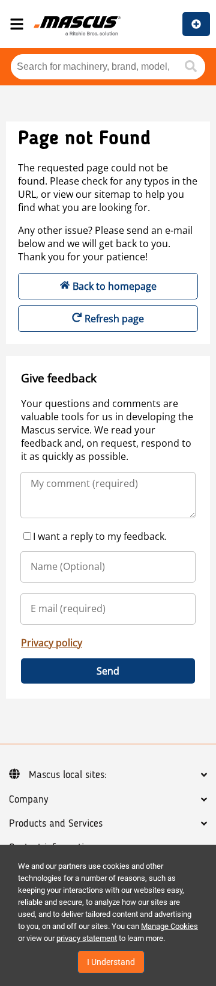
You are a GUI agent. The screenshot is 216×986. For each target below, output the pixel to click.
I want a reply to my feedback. (100, 536)
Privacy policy (51, 642)
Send (108, 671)
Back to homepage (115, 286)
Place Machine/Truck (196, 24)
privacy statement (86, 938)
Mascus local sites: (68, 775)
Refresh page (114, 318)
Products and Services (56, 823)
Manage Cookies (169, 926)
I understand (111, 962)
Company (28, 799)
